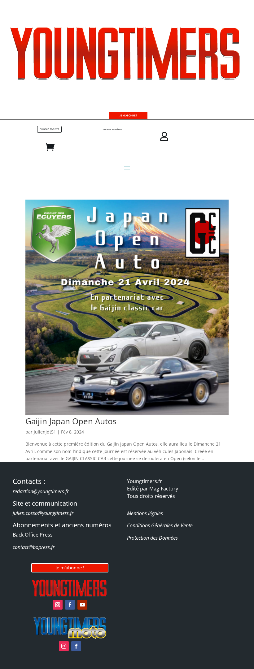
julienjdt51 (45, 432)
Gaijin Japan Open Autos (70, 421)
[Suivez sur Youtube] (82, 605)
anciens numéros (112, 129)
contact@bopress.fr (34, 547)
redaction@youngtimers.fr (41, 491)
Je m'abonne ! (69, 567)
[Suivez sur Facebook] (70, 605)
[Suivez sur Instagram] (58, 605)
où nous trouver (49, 129)
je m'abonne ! (128, 115)
